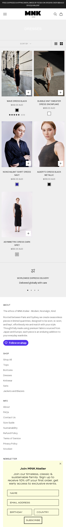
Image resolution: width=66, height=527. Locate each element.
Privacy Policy (10, 444)
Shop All (7, 360)
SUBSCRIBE (33, 520)
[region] (33, 277)
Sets (5, 386)
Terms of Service (12, 438)
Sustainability (10, 428)
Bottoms (8, 370)
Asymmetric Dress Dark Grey (17, 243)
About (6, 407)
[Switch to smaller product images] (61, 43)
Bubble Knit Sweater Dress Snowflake (49, 102)
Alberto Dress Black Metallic (49, 173)
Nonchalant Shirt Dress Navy (17, 173)
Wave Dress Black (17, 101)
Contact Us (9, 417)
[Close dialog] (60, 463)
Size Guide (8, 423)
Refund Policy (10, 433)
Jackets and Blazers (13, 391)
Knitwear (7, 380)
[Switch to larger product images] (55, 43)
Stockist (7, 449)
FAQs (6, 412)
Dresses (7, 375)
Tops (6, 365)
